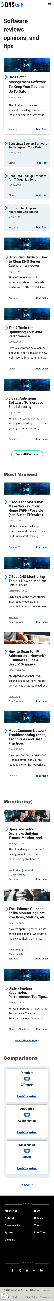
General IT (14, 129)
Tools (37, 1225)
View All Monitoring (26, 1040)
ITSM (37, 1210)
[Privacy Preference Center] (4, 1295)
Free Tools (40, 1232)
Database (39, 1218)
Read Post (41, 129)
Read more (41, 298)
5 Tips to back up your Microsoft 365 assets (24, 210)
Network (13, 697)
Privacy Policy (31, 1297)
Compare (10, 1239)
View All (25, 1184)
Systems (13, 298)
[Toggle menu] (49, 5)
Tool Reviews (16, 622)
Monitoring (15, 870)
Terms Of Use (45, 1297)
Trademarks (18, 1297)
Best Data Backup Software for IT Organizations (27, 177)
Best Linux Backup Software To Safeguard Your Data (28, 145)
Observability (18, 875)
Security (13, 227)
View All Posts (25, 454)
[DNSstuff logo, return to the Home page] (12, 4)
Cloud (12, 163)
